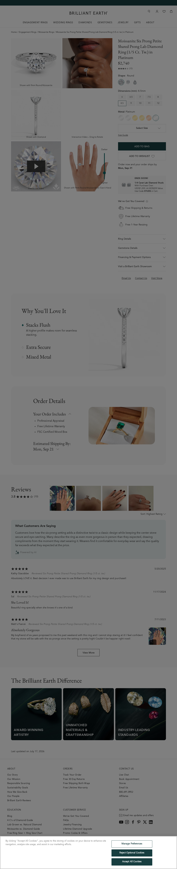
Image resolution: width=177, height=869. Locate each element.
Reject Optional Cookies (131, 853)
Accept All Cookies (132, 862)
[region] (88, 852)
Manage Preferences (132, 844)
